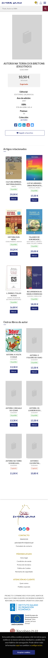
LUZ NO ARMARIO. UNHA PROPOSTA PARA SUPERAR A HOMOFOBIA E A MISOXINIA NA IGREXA (34, 184)
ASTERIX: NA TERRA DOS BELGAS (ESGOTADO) (14, 462)
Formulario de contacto (24, 546)
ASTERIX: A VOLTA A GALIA (13, 356)
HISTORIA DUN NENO (14, 238)
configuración (36, 645)
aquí (18, 645)
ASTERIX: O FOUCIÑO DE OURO (34, 356)
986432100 (24, 539)
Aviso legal (24, 558)
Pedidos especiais (24, 587)
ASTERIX (24, 120)
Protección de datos (24, 565)
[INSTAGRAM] (27, 529)
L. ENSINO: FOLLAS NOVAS (13, 294)
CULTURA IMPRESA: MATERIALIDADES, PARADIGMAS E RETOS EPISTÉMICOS (14, 183)
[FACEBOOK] (20, 529)
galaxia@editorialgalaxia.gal (24, 543)
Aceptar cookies (23, 652)
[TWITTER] (24, 529)
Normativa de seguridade (24, 572)
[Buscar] (45, 8)
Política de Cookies (24, 568)
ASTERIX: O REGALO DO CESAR (14, 409)
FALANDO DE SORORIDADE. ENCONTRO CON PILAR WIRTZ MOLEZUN (34, 238)
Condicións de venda (24, 561)
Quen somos (24, 583)
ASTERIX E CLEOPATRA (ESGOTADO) (34, 462)
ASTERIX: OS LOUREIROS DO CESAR (34, 409)
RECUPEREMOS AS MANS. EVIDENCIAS (34, 293)
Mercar (13, 199)
